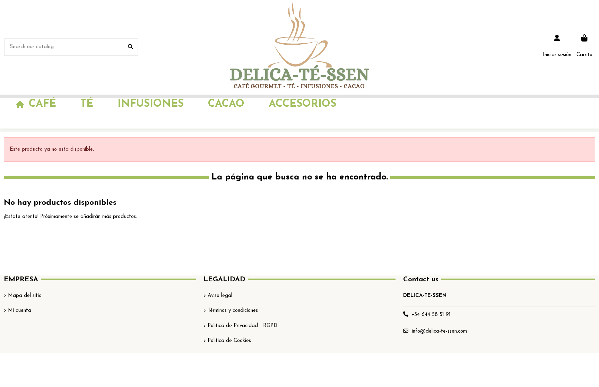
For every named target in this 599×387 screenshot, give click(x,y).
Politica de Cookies (229, 340)
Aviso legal (220, 295)
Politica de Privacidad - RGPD (242, 325)
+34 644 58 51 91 (431, 314)
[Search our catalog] (130, 47)
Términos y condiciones (233, 310)
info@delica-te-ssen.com (439, 331)
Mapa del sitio (25, 295)
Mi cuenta (19, 310)
